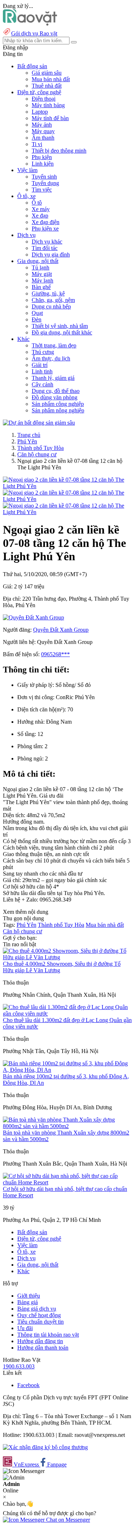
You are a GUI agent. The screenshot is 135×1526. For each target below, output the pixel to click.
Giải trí (40, 365)
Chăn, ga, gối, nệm (53, 300)
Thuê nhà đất (47, 86)
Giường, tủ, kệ (48, 293)
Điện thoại (43, 99)
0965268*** (55, 654)
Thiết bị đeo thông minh (59, 151)
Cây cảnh (42, 384)
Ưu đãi (25, 1328)
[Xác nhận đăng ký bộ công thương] (45, 1447)
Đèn (36, 319)
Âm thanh (43, 138)
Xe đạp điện (45, 222)
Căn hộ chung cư (37, 454)
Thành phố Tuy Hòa (40, 448)
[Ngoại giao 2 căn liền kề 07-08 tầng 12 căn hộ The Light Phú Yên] (67, 486)
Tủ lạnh (40, 267)
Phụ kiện (42, 157)
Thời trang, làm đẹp (54, 345)
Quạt (37, 313)
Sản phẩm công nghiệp (58, 404)
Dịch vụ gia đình (51, 254)
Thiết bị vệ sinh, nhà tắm (60, 326)
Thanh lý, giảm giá (53, 378)
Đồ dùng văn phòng (54, 397)
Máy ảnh (42, 125)
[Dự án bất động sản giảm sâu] (39, 423)
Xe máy (41, 209)
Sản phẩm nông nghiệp (58, 410)
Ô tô (37, 202)
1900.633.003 (19, 1366)
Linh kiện (43, 164)
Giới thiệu (28, 1296)
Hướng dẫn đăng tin (40, 1341)
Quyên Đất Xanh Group (61, 630)
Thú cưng (43, 352)
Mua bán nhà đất (51, 79)
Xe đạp (40, 215)
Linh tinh (42, 371)
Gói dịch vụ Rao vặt (34, 33)
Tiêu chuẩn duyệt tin (40, 1322)
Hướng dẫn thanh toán (42, 1348)
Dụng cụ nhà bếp (51, 306)
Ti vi (37, 144)
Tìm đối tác (45, 248)
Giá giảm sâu (47, 73)
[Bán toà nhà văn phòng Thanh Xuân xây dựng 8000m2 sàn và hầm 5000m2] (67, 1126)
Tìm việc (42, 190)
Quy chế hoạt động (39, 1315)
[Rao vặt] (30, 24)
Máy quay (43, 131)
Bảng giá (27, 1302)
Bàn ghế (41, 287)
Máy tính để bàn (50, 118)
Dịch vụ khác (47, 241)
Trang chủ (28, 435)
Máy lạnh (42, 280)
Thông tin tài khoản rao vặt (48, 1335)
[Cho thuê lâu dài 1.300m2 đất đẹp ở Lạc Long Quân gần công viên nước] (67, 1013)
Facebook (28, 1385)
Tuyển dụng (45, 183)
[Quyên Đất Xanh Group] (33, 617)
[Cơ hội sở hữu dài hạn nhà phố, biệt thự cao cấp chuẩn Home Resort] (67, 1182)
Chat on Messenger (67, 1520)
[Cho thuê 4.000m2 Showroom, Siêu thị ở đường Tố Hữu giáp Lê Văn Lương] (67, 957)
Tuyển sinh (44, 177)
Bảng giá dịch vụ (36, 1309)
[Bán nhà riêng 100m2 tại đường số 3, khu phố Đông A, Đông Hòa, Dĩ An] (67, 1070)
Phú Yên (27, 441)
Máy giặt (42, 274)
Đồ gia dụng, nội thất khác (62, 332)
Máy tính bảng (48, 105)
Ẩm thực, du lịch (51, 358)
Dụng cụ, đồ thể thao (56, 391)
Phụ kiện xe (45, 228)
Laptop (40, 112)
